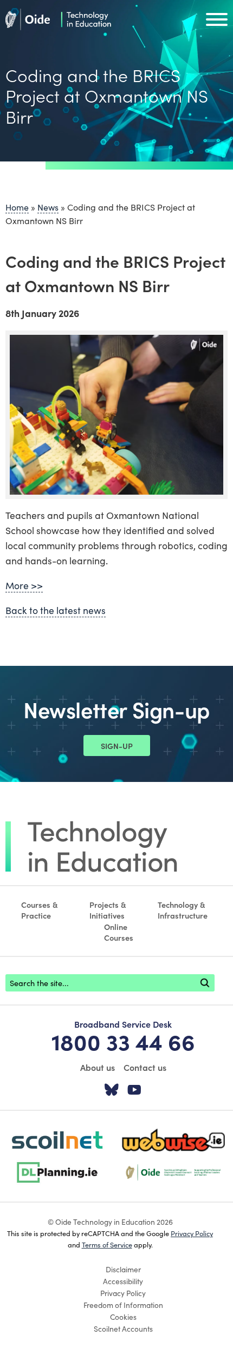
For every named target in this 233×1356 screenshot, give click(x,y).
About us (97, 1067)
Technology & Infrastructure (183, 910)
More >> (24, 585)
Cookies (123, 1316)
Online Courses (118, 932)
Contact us (145, 1067)
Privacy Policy (192, 1233)
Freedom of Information (123, 1304)
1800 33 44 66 (123, 1041)
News (48, 207)
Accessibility (123, 1281)
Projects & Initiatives (107, 910)
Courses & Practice (39, 910)
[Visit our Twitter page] (112, 1090)
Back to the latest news (55, 610)
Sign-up (117, 745)
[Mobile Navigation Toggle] (217, 22)
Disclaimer (123, 1269)
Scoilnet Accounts (123, 1328)
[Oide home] (58, 18)
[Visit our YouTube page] (134, 1090)
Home (17, 207)
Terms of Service (107, 1244)
